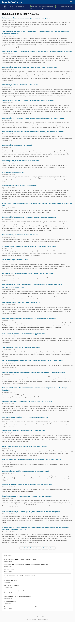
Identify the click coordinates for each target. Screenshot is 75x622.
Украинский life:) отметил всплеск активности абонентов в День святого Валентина (33, 131)
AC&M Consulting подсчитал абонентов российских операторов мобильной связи (32, 361)
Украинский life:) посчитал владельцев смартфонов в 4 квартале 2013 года (29, 67)
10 (39, 548)
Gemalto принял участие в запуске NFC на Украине (20, 161)
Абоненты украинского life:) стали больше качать (20, 85)
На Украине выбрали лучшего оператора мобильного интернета (25, 18)
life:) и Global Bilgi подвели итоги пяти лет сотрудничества (23, 334)
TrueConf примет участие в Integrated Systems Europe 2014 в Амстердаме (29, 246)
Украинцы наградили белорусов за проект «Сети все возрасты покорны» (29, 318)
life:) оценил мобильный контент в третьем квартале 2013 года (25, 417)
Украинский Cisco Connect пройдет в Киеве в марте (21, 302)
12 (46, 548)
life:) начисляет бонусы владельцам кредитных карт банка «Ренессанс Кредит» (31, 511)
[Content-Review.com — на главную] (12, 2)
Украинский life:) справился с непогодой (17, 145)
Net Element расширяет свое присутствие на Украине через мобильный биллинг (31, 460)
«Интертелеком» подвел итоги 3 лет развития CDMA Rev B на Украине (28, 100)
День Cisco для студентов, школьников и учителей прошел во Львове (28, 273)
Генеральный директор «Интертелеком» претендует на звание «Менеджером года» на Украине (37, 51)
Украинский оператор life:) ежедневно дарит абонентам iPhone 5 (25, 471)
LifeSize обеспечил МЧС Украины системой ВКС (19, 185)
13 (50, 548)
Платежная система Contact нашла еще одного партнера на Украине (27, 484)
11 (43, 548)
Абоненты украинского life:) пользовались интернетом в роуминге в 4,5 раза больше (33, 372)
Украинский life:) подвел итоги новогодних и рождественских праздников (29, 217)
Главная (33, 617)
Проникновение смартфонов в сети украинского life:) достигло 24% (27, 401)
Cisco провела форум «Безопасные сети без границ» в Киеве (24, 446)
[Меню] (71, 2)
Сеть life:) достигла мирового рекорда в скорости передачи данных (27, 496)
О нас (38, 617)
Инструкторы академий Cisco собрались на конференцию (23, 430)
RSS (43, 617)
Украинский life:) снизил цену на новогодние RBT (20, 235)
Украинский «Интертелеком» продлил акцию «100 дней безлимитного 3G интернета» (33, 118)
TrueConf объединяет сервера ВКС (15, 260)
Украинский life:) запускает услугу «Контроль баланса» (22, 347)
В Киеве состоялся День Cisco (13, 172)
